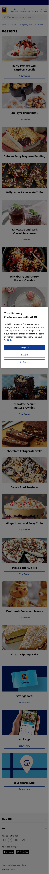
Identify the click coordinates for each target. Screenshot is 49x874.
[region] (24, 337)
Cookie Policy (10, 340)
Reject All (24, 354)
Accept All (24, 347)
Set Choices (24, 362)
